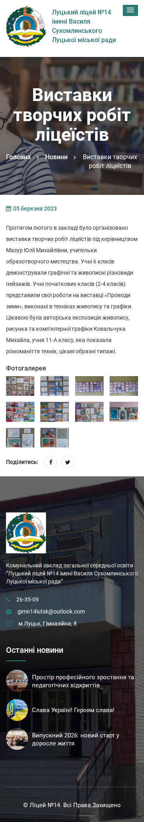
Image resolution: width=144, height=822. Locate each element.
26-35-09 (27, 599)
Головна (18, 157)
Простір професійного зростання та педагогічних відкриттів (83, 681)
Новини (56, 157)
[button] (130, 10)
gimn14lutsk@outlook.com (51, 611)
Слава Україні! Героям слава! (73, 710)
